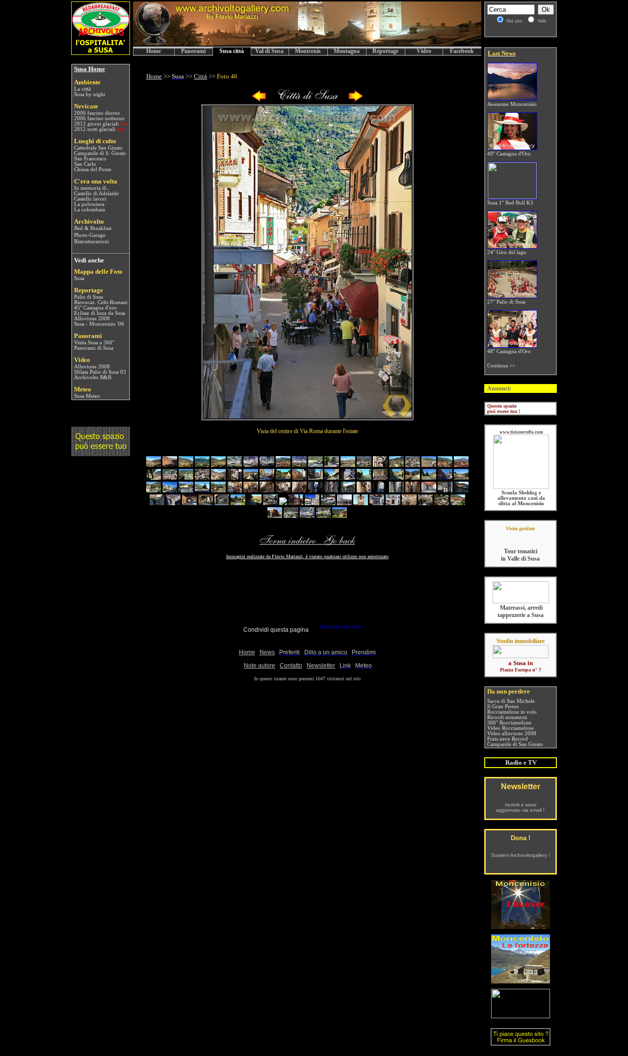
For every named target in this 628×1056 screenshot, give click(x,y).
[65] (221, 503)
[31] (315, 477)
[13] (347, 464)
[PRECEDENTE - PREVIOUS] (259, 99)
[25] (218, 477)
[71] (312, 503)
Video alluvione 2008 (511, 733)
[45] (218, 490)
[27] (250, 477)
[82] (291, 515)
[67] (254, 503)
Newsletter (520, 786)
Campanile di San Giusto (515, 744)
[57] (412, 490)
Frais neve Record (507, 739)
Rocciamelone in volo (512, 712)
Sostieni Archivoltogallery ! (520, 855)
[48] (267, 490)
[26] (234, 477)
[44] (202, 490)
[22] (169, 477)
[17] (412, 464)
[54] (364, 490)
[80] (457, 503)
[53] (347, 490)
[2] (169, 464)
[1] (153, 464)
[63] (189, 503)
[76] (393, 503)
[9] (283, 464)
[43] (186, 490)
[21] (153, 477)
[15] (380, 464)
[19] (445, 464)
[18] (428, 464)
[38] (428, 477)
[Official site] (520, 536)
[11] (315, 464)
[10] (299, 464)
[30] (299, 477)
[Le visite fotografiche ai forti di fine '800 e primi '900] (520, 981)
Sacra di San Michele (511, 701)
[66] (238, 503)
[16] (396, 464)
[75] (376, 503)
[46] (234, 490)
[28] (267, 477)
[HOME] (307, 44)
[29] (283, 477)
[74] (360, 503)
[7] (250, 464)
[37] (412, 477)
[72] (328, 503)
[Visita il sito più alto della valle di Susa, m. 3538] (520, 1015)
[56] (396, 490)
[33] (347, 477)
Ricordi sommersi (507, 717)
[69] (283, 503)
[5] (218, 464)
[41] (153, 490)
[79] (441, 503)
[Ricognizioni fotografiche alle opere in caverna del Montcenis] (520, 926)
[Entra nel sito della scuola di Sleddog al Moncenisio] (521, 487)
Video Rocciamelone (510, 728)
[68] (270, 503)
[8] (267, 464)
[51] (315, 490)
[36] (396, 477)
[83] (307, 515)
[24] (202, 477)
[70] (295, 503)
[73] (344, 503)
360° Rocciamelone (509, 722)
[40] (461, 477)
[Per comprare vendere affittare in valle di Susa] (521, 656)
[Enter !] (100, 453)
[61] (157, 503)
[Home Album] (307, 99)
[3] (186, 464)
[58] (428, 490)
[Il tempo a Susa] (73, 396)
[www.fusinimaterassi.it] (521, 601)
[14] (364, 464)
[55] (380, 490)
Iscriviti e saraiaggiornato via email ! (520, 807)
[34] (364, 477)
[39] (445, 477)
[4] (202, 464)
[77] (409, 503)
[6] (234, 464)
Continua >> (501, 365)
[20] (461, 464)
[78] (425, 503)
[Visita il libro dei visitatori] (520, 1041)
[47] (250, 490)
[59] (445, 490)
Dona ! (520, 838)
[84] (323, 515)
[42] (169, 490)
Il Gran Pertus (503, 706)
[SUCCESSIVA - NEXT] (356, 99)
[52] (331, 490)
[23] (186, 477)
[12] (331, 464)
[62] (173, 503)
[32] (331, 477)
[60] (461, 490)
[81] (274, 515)
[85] (339, 515)
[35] (380, 477)
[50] (299, 490)
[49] (283, 490)
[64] (205, 503)
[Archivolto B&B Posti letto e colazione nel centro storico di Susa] (100, 52)
